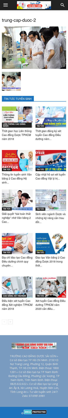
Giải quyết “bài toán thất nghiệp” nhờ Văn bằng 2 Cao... (16, 218)
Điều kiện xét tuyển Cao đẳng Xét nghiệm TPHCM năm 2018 (17, 305)
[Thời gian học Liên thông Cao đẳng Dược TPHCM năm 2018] (17, 117)
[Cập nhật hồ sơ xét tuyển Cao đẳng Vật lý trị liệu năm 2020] (51, 160)
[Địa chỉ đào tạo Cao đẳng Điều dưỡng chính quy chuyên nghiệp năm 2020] (17, 243)
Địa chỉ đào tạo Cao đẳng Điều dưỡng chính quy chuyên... (17, 261)
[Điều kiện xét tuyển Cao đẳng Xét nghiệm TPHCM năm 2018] (17, 287)
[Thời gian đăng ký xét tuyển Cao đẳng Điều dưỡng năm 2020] (51, 117)
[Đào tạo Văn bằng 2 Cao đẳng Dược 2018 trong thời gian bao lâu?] (51, 243)
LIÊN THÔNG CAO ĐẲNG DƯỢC (14, 125)
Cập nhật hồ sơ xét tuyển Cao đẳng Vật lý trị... (51, 176)
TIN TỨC (40, 126)
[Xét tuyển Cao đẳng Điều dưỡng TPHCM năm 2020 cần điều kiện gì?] (51, 287)
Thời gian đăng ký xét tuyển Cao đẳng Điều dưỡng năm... (48, 135)
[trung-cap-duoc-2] (34, 67)
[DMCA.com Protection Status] (35, 413)
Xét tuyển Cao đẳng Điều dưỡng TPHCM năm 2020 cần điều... (51, 305)
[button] (62, 5)
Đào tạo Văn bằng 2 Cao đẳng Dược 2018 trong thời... (50, 261)
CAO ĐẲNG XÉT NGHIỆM (14, 295)
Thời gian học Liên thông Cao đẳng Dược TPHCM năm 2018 (17, 135)
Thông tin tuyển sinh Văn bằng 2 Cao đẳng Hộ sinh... (17, 178)
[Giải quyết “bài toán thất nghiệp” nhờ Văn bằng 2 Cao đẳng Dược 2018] (17, 200)
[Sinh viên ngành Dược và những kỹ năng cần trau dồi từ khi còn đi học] (51, 200)
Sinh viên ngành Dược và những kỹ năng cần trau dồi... (51, 218)
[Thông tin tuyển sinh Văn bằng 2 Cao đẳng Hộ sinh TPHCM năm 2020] (17, 160)
